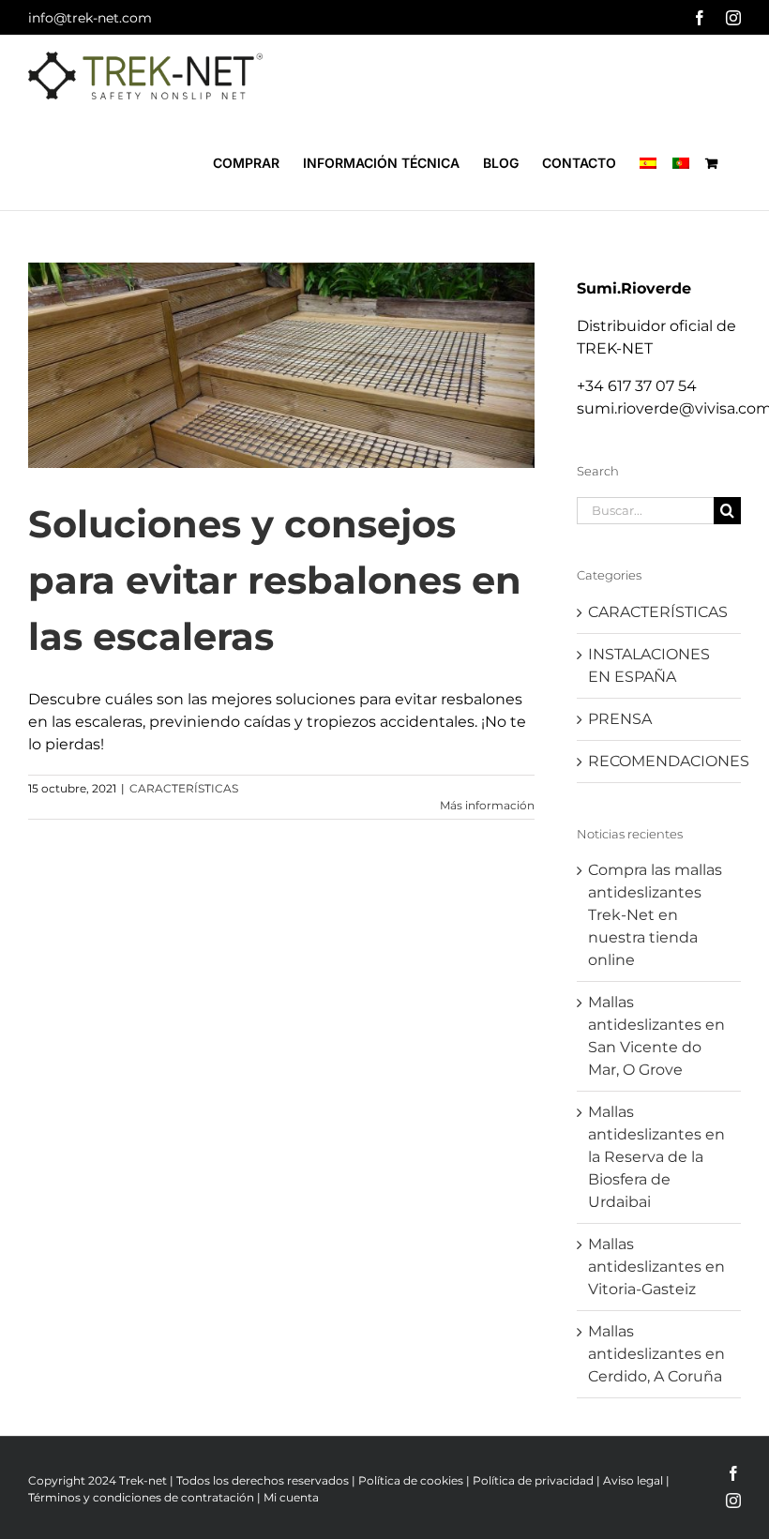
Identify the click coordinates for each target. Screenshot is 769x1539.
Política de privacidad (533, 1480)
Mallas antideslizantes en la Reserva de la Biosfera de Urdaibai (656, 1157)
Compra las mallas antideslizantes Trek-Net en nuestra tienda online (655, 915)
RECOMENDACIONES (659, 761)
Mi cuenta (291, 1497)
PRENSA (620, 719)
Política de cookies (410, 1480)
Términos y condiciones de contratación (141, 1497)
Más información (487, 805)
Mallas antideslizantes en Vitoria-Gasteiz (656, 1266)
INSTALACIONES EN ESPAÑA (649, 665)
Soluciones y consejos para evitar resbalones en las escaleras (274, 580)
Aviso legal (633, 1480)
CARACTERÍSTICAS (183, 788)
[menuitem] (648, 163)
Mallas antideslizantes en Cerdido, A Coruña (656, 1353)
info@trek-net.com (90, 17)
